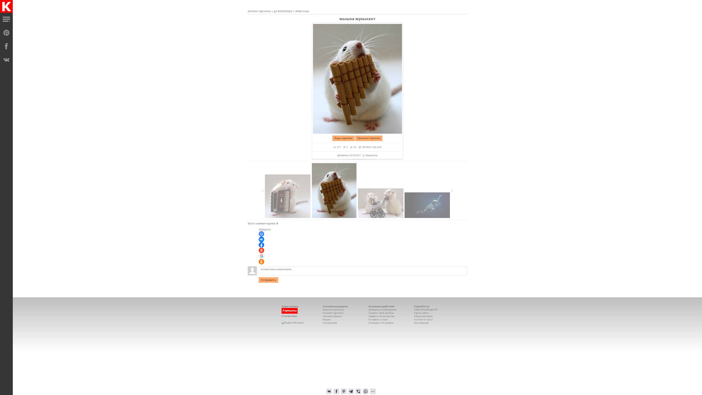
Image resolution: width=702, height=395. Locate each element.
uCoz (430, 319)
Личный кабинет (332, 316)
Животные (302, 11)
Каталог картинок (259, 11)
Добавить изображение (382, 309)
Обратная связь (423, 316)
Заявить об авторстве (381, 316)
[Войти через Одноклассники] (261, 261)
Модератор (372, 155)
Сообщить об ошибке (381, 322)
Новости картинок (333, 309)
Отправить (268, 280)
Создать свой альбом (381, 313)
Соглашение (330, 322)
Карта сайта (421, 313)
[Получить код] (290, 312)
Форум (327, 319)
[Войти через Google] (262, 256)
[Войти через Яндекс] (261, 250)
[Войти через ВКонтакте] (261, 239)
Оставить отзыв (378, 319)
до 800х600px (283, 11)
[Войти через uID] (261, 234)
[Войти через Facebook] (261, 245)
